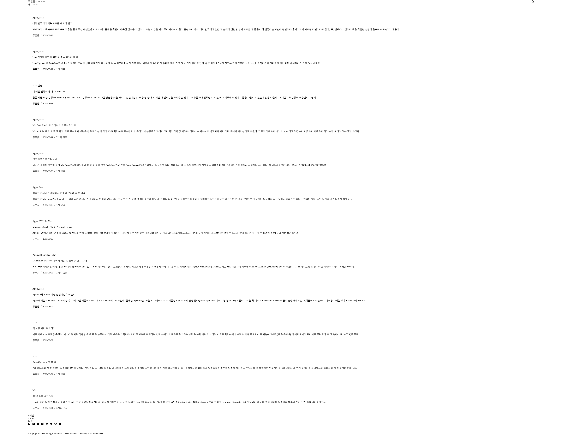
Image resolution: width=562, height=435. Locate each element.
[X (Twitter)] (33, 424)
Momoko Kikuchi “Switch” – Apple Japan (52, 227)
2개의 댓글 (61, 272)
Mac (41, 17)
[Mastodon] (47, 424)
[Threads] (42, 424)
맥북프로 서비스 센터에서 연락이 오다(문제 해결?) (58, 193)
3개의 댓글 (61, 408)
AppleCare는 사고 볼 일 (44, 362)
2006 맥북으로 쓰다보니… (45, 159)
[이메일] (60, 424)
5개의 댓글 (61, 137)
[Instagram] (38, 424)
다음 (30, 421)
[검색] (533, 1)
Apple (35, 17)
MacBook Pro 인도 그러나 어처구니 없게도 (54, 125)
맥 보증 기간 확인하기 (43, 328)
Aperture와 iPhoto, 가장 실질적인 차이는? (53, 294)
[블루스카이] (55, 424)
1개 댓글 (60, 69)
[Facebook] (29, 424)
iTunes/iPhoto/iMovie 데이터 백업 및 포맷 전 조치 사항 (59, 260)
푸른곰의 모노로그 (37, 1)
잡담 (40, 85)
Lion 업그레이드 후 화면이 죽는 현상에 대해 (55, 57)
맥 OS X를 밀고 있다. (43, 396)
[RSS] (51, 424)
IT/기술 (43, 221)
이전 (31, 415)
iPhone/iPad (44, 255)
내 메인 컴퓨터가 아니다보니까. (48, 91)
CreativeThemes (95, 433)
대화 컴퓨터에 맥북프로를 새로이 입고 (52, 23)
